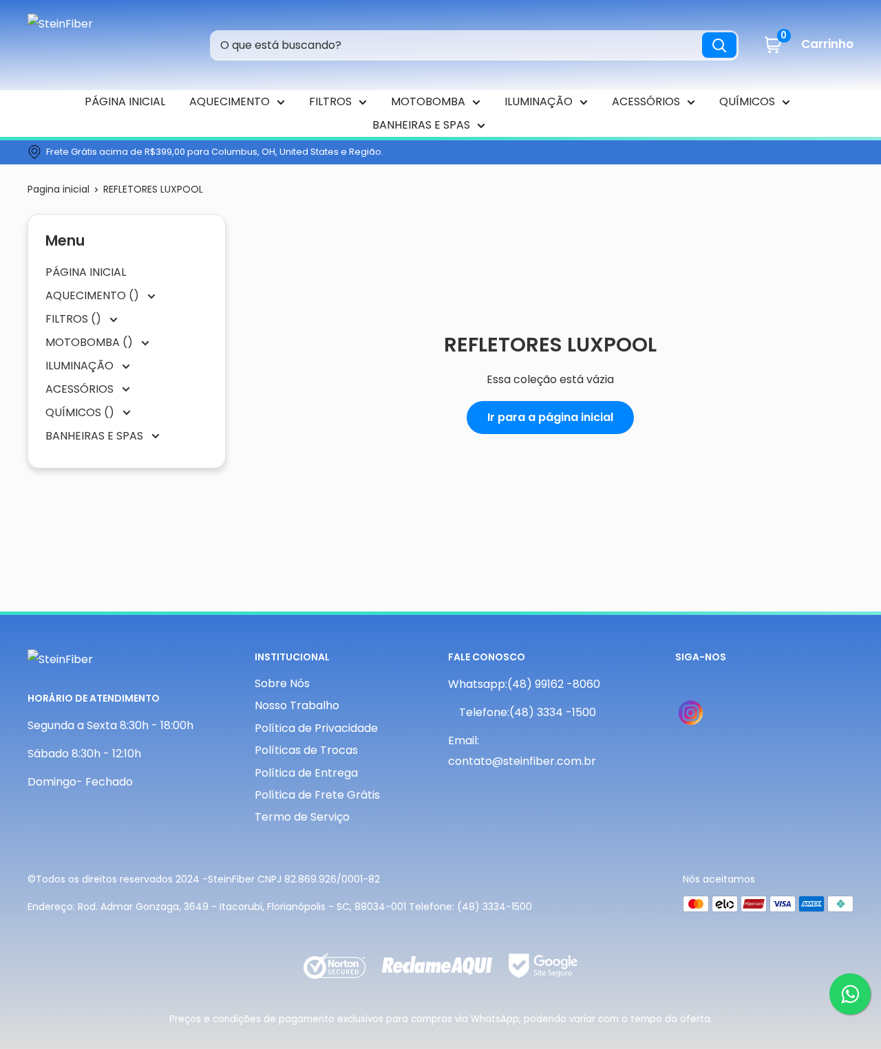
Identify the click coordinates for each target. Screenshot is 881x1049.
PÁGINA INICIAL (125, 101)
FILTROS (330, 101)
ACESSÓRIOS (646, 101)
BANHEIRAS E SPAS (421, 125)
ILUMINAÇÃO (539, 101)
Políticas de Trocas (306, 750)
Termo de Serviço (302, 817)
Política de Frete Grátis (317, 795)
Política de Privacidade (316, 728)
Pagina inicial (58, 189)
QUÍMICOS (747, 101)
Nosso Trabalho (297, 705)
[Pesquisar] (719, 45)
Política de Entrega (306, 773)
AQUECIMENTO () (93, 295)
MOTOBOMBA (428, 101)
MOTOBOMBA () (90, 342)
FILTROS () (74, 319)
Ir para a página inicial (550, 417)
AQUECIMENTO (229, 101)
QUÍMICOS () (81, 412)
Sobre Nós (282, 683)
